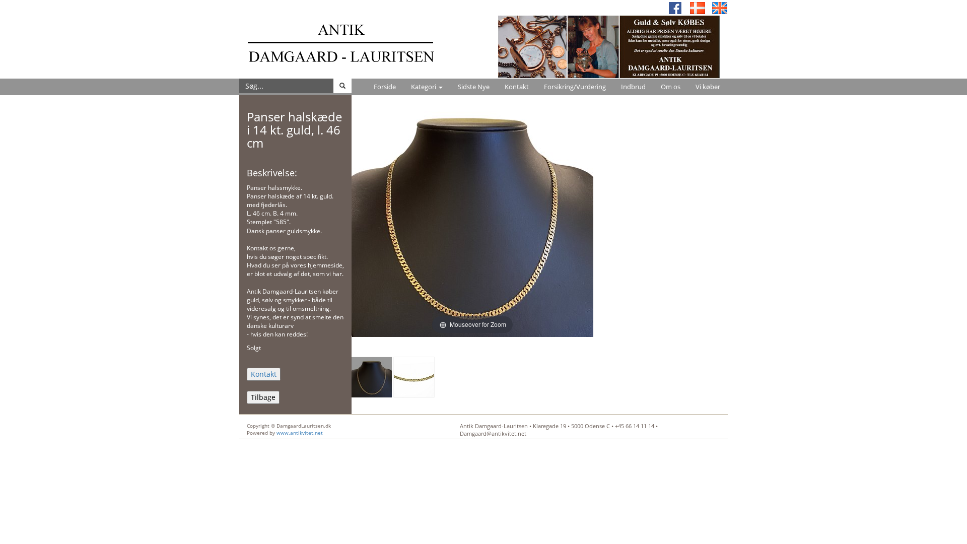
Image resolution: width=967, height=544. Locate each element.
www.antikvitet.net (300, 432)
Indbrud (633, 86)
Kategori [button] (424, 86)
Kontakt (517, 86)
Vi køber (708, 86)
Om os (670, 86)
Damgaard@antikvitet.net (493, 433)
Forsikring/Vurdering (575, 86)
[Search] (342, 86)
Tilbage (263, 397)
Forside (385, 86)
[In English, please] (720, 7)
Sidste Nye (474, 86)
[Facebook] (675, 7)
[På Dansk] (697, 7)
